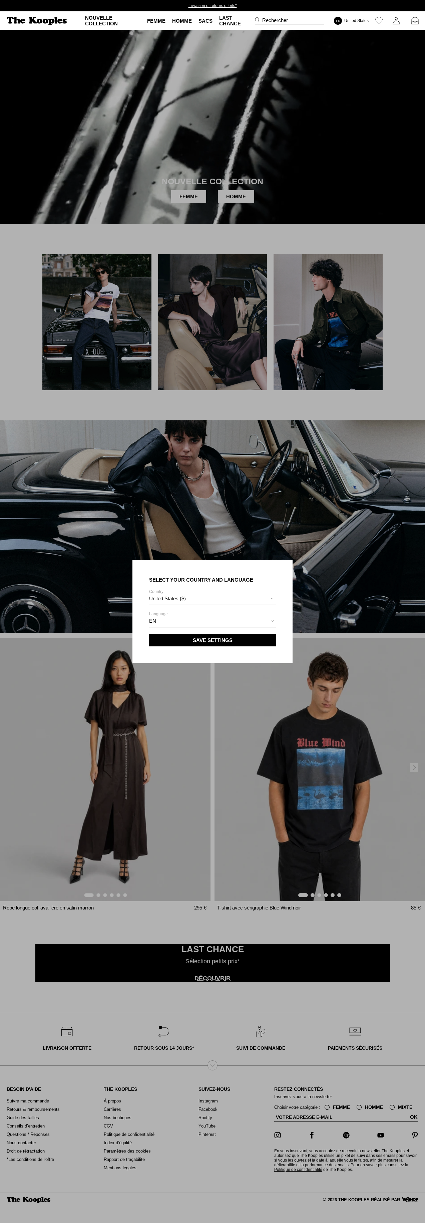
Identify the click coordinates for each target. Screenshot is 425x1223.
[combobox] (212, 599)
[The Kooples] (37, 21)
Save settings (213, 640)
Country (167, 595)
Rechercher (275, 20)
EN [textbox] (152, 621)
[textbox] (212, 598)
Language (158, 618)
